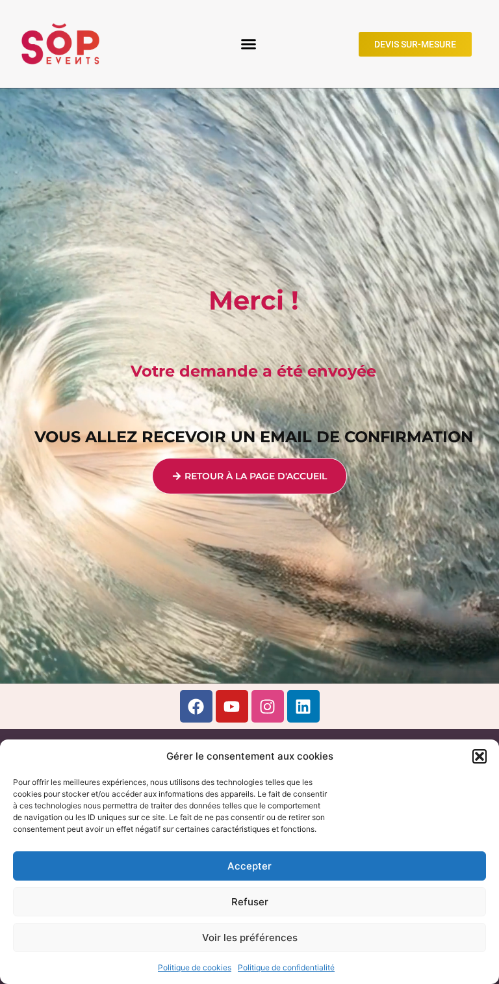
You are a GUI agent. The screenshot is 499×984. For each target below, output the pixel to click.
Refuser (249, 902)
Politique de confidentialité (286, 967)
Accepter (249, 866)
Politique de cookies (194, 967)
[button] (479, 756)
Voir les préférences (250, 937)
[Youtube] (232, 706)
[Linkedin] (303, 706)
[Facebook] (196, 706)
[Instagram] (267, 706)
